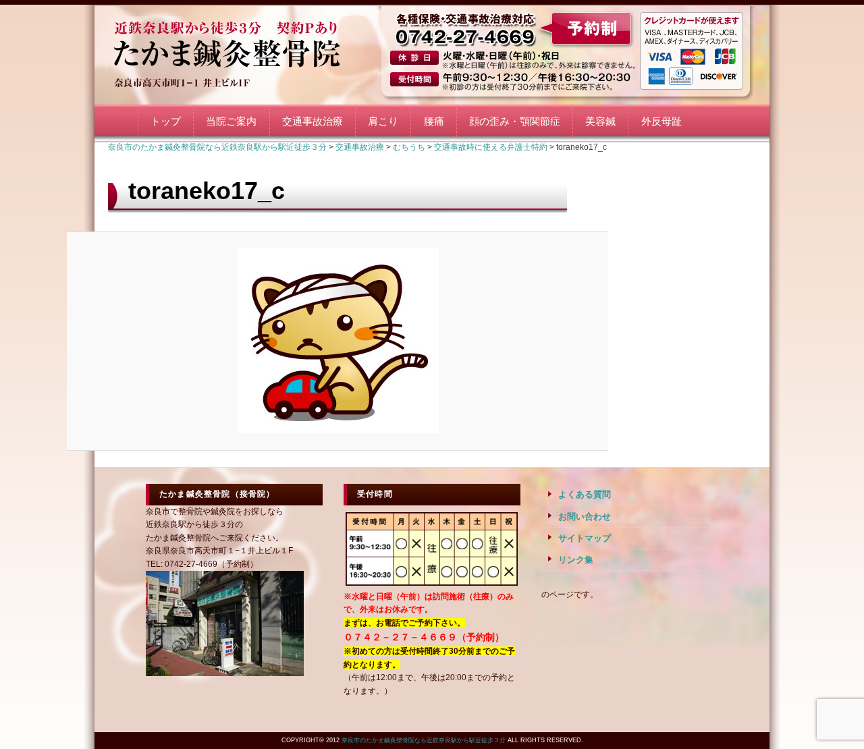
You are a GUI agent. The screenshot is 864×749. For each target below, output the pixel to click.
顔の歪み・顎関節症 (514, 121)
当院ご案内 (231, 121)
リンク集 (575, 560)
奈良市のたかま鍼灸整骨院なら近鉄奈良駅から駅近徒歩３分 (243, 52)
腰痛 (434, 121)
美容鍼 (600, 121)
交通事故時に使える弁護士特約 (490, 147)
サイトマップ (584, 538)
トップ (166, 121)
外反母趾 (661, 121)
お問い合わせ (584, 516)
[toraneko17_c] (337, 340)
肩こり (383, 121)
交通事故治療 (312, 121)
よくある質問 (584, 494)
